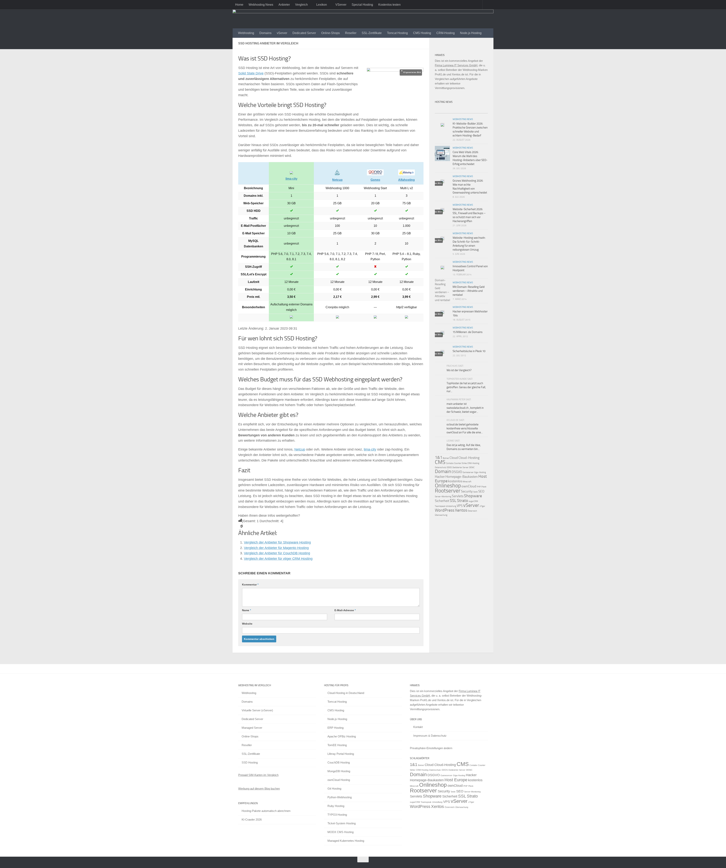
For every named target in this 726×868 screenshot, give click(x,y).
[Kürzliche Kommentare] (468, 109)
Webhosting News (261, 4)
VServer (340, 4)
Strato (462, 500)
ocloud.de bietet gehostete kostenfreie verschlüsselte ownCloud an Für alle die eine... (465, 428)
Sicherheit (442, 501)
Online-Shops (330, 33)
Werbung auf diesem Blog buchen (259, 788)
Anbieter (284, 4)
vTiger (482, 506)
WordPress (444, 510)
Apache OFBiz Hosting (341, 736)
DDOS (449, 467)
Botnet (446, 458)
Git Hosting (334, 788)
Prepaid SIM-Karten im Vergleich (258, 775)
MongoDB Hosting (338, 771)
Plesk (483, 486)
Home (239, 4)
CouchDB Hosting (338, 762)
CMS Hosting (422, 33)
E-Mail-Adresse (345, 610)
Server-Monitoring (443, 496)
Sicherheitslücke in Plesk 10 (469, 351)
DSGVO (457, 472)
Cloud (454, 458)
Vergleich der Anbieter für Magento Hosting (276, 548)
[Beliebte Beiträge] (454, 109)
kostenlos (455, 481)
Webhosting (246, 33)
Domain (443, 471)
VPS (460, 506)
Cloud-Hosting (468, 458)
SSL (453, 500)
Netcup (299, 449)
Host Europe (455, 779)
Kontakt (418, 727)
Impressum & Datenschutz (430, 735)
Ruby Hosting (335, 806)
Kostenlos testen (389, 4)
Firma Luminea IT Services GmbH (456, 65)
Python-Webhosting (339, 797)
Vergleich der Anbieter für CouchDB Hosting (277, 553)
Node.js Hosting (471, 33)
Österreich (472, 511)
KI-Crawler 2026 (252, 819)
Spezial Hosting (362, 4)
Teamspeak (440, 506)
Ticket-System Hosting (341, 823)
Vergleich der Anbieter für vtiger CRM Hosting (278, 559)
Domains (265, 33)
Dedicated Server (304, 33)
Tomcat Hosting (397, 33)
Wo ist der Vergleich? (459, 370)
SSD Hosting (250, 762)
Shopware (473, 495)
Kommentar (250, 584)
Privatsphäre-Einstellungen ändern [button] (431, 748)
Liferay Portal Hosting (340, 753)
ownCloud (469, 486)
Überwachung (441, 515)
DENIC (472, 467)
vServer (282, 33)
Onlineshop (448, 485)
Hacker (440, 477)
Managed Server (252, 727)
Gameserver (468, 472)
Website (247, 623)
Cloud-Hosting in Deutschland (345, 693)
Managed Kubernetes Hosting (345, 840)
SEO (481, 491)
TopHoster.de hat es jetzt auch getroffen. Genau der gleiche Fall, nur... (466, 387)
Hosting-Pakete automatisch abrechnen (266, 810)
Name (246, 610)
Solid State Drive (251, 73)
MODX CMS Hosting (340, 832)
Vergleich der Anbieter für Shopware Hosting (277, 542)
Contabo (450, 463)
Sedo (475, 492)
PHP (479, 486)
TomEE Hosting (337, 745)
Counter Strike (460, 463)
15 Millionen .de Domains (467, 332)
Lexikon (321, 4)
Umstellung (451, 506)
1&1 (438, 457)
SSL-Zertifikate (372, 33)
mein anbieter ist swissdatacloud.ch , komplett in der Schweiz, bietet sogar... (465, 407)
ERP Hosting (335, 727)
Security (467, 491)
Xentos (461, 510)
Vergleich (301, 4)
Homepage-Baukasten (461, 477)
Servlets (457, 496)
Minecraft (467, 481)
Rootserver (447, 490)
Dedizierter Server (460, 467)
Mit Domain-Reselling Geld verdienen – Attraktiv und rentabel (469, 291)
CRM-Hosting (445, 33)
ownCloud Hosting (338, 779)
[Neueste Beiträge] (441, 109)
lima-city (370, 449)
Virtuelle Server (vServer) (257, 710)
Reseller (350, 33)
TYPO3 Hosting (337, 814)
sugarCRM (473, 501)
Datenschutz (440, 467)
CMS (440, 462)
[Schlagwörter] (481, 109)
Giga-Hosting (480, 472)
